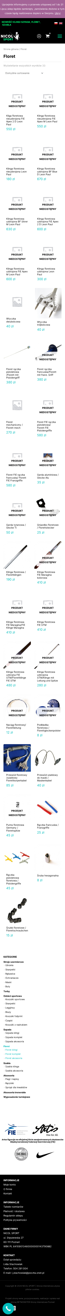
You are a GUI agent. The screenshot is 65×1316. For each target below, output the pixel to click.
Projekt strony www (14, 1298)
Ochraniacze (11, 978)
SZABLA (6, 24)
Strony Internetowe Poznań (43, 1302)
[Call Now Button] (8, 1308)
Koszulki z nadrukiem (16, 1024)
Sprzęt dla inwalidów (16, 1087)
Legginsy (10, 1007)
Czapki (8, 1020)
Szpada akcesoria (14, 1041)
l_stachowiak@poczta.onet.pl (28, 1272)
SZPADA (25, 22)
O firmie (7, 1189)
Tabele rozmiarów (13, 1206)
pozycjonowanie (31, 1298)
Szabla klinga (12, 1066)
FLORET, (36, 22)
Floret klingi (11, 1050)
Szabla (6, 1063)
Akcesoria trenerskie (14, 1092)
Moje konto (9, 1184)
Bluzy (8, 1012)
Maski (8, 982)
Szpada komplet (13, 1037)
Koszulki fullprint (14, 1016)
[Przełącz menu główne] (60, 36)
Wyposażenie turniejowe (16, 1097)
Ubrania (9, 965)
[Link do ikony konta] (39, 36)
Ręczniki (9, 1083)
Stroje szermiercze (13, 962)
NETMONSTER (24, 1302)
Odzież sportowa (12, 996)
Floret (6, 1046)
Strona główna (11, 49)
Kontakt (7, 1193)
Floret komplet (13, 1054)
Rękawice (10, 973)
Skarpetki (10, 969)
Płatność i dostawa (14, 1211)
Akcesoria (8, 1075)
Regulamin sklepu (13, 1215)
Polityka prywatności (15, 1220)
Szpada (7, 1029)
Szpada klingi (12, 1033)
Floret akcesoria (13, 1058)
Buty (7, 986)
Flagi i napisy (12, 1079)
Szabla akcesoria (14, 1070)
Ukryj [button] (57, 13)
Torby (6, 991)
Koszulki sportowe (15, 999)
